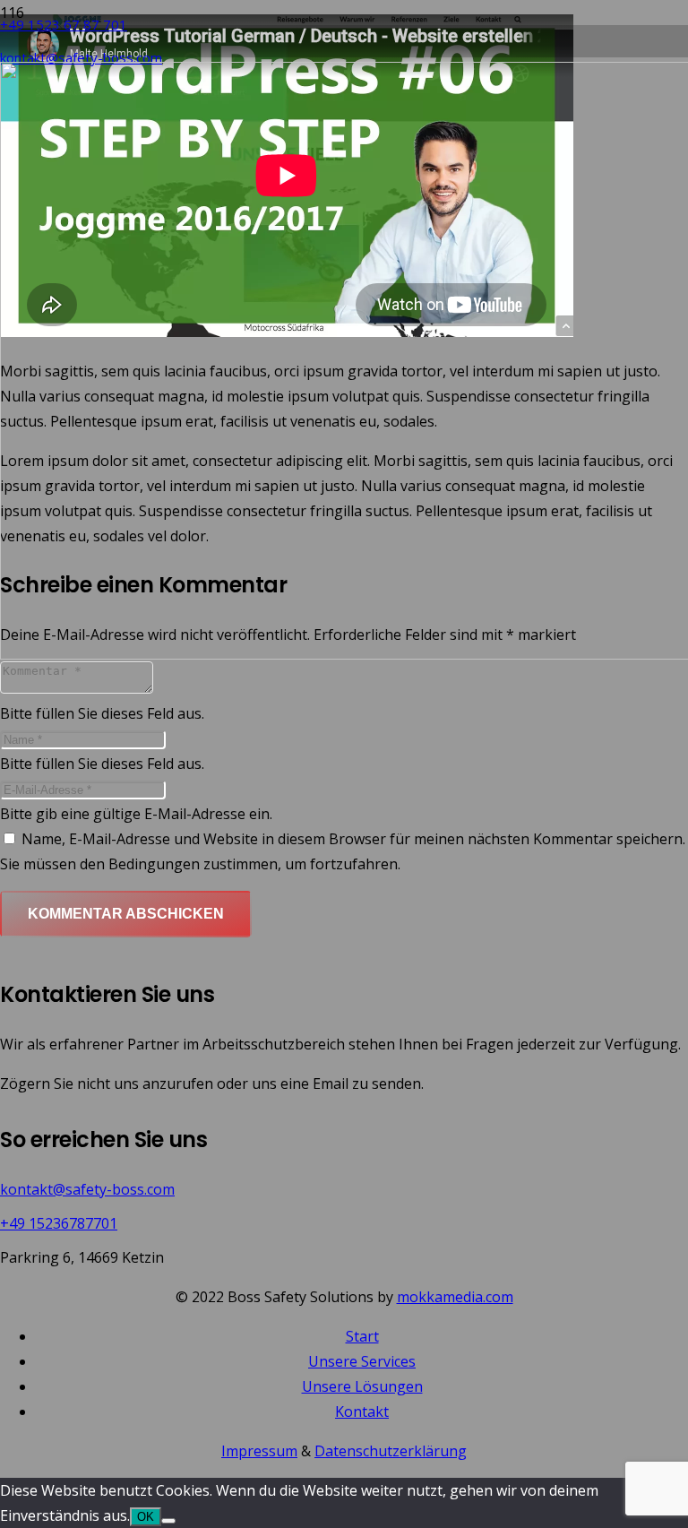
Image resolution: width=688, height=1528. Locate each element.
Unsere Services (362, 1361)
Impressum (259, 1451)
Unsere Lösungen (362, 1386)
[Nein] (168, 1521)
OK (145, 1517)
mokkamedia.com (455, 1297)
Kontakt (362, 1411)
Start (362, 1336)
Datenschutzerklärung (390, 1451)
